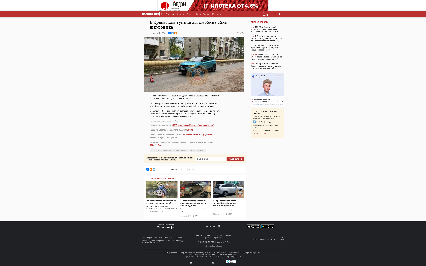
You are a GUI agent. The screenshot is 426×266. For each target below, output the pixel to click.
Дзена (190, 129)
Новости (170, 14)
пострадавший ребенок (197, 150)
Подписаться (235, 159)
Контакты (228, 235)
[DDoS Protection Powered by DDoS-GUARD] (231, 263)
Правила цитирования (213, 237)
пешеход (184, 150)
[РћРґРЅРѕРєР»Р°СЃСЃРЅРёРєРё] (175, 33)
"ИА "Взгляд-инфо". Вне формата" (197, 134)
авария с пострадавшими (171, 150)
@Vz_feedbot (155, 145)
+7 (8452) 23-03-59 (260, 130)
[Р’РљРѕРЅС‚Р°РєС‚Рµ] (169, 33)
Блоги (206, 14)
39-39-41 (275, 130)
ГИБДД (158, 150)
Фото (198, 14)
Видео (190, 14)
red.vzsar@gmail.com (261, 133)
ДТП (152, 150)
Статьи (180, 14)
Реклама (218, 235)
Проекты (216, 14)
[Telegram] (172, 33)
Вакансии (209, 235)
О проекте (198, 235)
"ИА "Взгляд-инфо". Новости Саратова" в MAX (193, 125)
